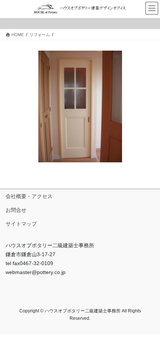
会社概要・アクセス (29, 196)
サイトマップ (21, 224)
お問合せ (16, 210)
